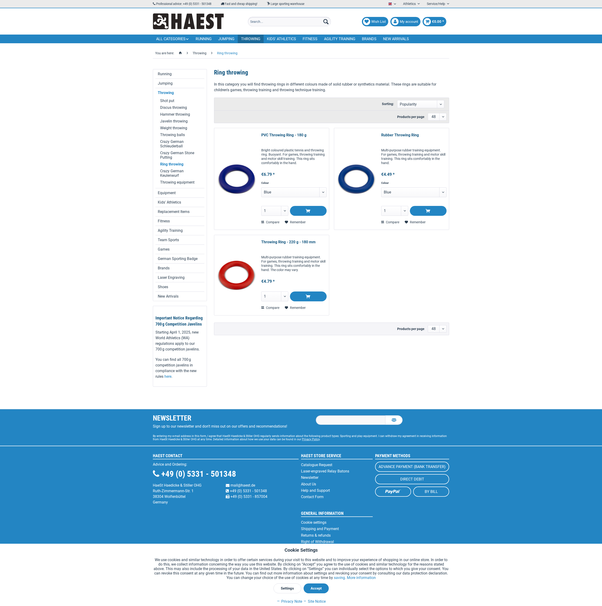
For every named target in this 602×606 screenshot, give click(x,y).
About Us (308, 484)
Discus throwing (173, 107)
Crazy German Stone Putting (177, 155)
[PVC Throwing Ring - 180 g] (237, 179)
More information (361, 577)
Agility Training (170, 230)
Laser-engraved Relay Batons (325, 471)
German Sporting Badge (178, 258)
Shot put (167, 100)
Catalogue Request (316, 465)
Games (164, 249)
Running (165, 74)
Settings (287, 588)
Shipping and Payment (320, 529)
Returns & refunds (316, 535)
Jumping (165, 83)
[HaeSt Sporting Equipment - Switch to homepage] (188, 21)
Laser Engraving (171, 277)
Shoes (163, 287)
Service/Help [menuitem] (436, 4)
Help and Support (315, 490)
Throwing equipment (177, 182)
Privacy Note (291, 601)
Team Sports (168, 240)
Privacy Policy (311, 439)
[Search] (326, 21)
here (167, 376)
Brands (164, 268)
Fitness (164, 221)
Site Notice (316, 601)
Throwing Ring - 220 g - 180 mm (288, 242)
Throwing (166, 93)
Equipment (167, 193)
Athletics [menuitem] (409, 4)
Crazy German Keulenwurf (172, 173)
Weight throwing (173, 128)
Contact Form (312, 497)
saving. (340, 577)
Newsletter (309, 477)
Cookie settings (313, 522)
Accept (316, 588)
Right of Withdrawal (317, 541)
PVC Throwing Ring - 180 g (283, 135)
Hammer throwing (175, 114)
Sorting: (388, 104)
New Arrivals (168, 296)
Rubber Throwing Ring (400, 135)
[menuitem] (289, 21)
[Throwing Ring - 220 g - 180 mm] (237, 275)
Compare (272, 222)
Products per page (410, 117)
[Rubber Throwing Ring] (356, 179)
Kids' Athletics (169, 202)
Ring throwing (171, 164)
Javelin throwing (174, 121)
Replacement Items (174, 211)
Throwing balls (172, 135)
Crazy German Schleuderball (172, 143)
